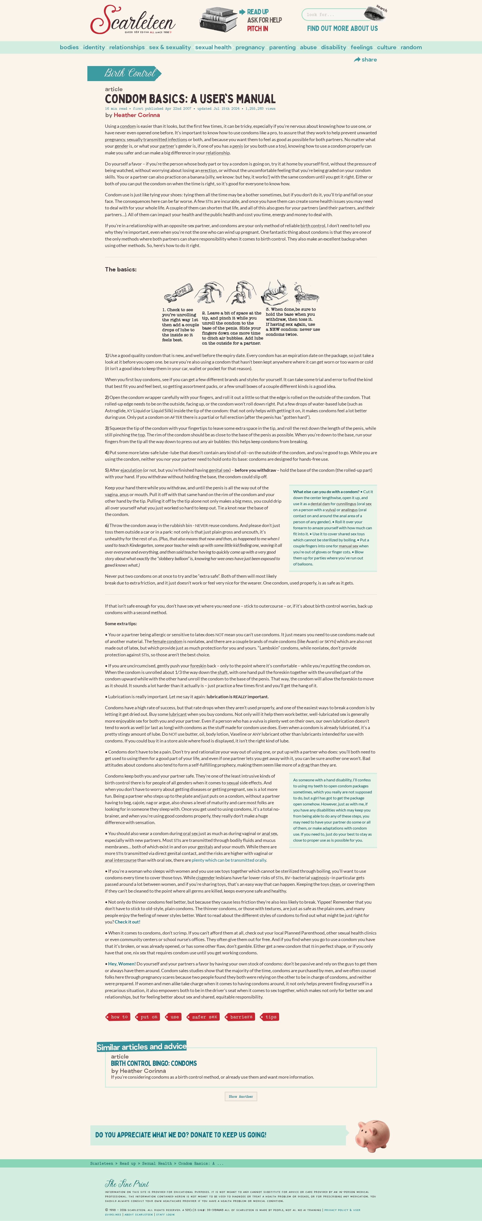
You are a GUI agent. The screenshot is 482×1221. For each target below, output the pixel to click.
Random (411, 46)
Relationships (127, 46)
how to (119, 1016)
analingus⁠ (349, 509)
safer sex (204, 1017)
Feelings (362, 46)
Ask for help (264, 20)
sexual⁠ (233, 782)
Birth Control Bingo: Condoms (154, 1063)
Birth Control (129, 73)
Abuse (308, 46)
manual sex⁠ (348, 545)
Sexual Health (213, 46)
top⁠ (141, 434)
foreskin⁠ (198, 665)
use (175, 1016)
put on (149, 1016)
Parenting (282, 46)
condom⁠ (128, 126)
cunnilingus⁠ (346, 503)
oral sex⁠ (190, 833)
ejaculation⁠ (131, 470)
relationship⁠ (218, 152)
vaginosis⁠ (320, 877)
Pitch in (257, 28)
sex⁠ (369, 503)
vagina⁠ (111, 494)
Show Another (241, 1096)
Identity (94, 46)
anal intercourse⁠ (121, 860)
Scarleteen (101, 1163)
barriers (241, 1017)
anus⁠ (124, 494)
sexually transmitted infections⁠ (157, 139)
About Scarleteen (139, 1214)
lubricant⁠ (178, 714)
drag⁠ (305, 765)
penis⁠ (237, 146)
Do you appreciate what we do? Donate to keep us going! (180, 1134)
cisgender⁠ (205, 877)
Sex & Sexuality (170, 46)
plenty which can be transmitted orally (229, 860)
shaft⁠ (223, 672)
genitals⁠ (205, 846)
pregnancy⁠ (115, 139)
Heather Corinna (137, 114)
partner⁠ (167, 146)
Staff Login (165, 1214)
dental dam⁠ (320, 503)
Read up (257, 12)
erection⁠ (209, 170)
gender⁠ (121, 146)
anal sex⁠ (269, 833)
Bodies (69, 46)
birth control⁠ (312, 225)
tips (271, 1016)
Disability (333, 46)
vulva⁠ (330, 509)
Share (369, 59)
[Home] (133, 19)
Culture (386, 46)
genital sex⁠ (219, 470)
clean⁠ (335, 884)
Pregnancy (250, 46)
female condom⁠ (168, 641)
